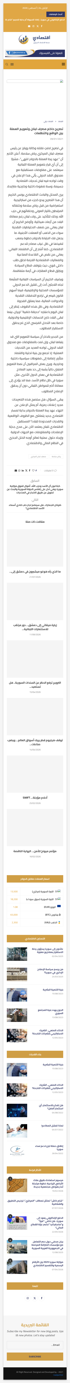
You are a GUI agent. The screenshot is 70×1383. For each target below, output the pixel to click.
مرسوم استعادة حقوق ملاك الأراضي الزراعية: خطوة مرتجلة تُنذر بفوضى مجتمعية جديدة (47, 1184)
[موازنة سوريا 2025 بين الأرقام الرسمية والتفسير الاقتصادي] (17, 1267)
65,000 (14, 915)
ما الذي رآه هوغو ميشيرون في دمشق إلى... (35, 571)
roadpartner (58, 1375)
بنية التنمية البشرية (53, 989)
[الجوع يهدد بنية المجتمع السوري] (17, 1015)
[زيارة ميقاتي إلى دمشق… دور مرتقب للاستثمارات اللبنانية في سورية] (35, 601)
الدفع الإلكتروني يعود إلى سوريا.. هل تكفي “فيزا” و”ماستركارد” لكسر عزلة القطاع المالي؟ (47, 1222)
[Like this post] (33, 470)
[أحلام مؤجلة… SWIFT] (35, 774)
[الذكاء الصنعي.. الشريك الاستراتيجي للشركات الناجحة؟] (17, 1035)
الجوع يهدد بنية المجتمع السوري (50, 1011)
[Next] (43, 14)
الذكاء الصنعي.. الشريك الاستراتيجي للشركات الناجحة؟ (47, 1032)
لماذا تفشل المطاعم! (52, 1125)
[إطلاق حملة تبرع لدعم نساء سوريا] (17, 1151)
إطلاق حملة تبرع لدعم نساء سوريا (49, 1147)
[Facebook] (41, 26)
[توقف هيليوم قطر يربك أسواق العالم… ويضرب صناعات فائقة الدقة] (35, 716)
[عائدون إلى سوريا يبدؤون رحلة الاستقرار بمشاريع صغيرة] (17, 954)
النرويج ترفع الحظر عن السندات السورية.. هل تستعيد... (35, 684)
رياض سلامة (56, 456)
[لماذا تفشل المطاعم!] (17, 1131)
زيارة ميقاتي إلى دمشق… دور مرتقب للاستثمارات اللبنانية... (35, 627)
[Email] (29, 26)
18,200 (14, 899)
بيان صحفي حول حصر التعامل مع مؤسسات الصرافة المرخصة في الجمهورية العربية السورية (47, 1245)
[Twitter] (38, 26)
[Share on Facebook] (29, 470)
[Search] (6, 64)
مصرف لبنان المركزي (38, 456)
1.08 (15, 907)
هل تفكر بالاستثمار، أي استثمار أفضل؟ (51, 1107)
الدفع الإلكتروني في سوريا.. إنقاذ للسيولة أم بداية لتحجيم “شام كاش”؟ (33, 20)
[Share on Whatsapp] (19, 470)
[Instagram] (33, 26)
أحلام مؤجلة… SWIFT (35, 797)
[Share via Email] (16, 470)
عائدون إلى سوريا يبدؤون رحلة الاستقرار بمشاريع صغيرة (47, 950)
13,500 (14, 891)
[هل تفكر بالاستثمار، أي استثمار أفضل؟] (17, 1110)
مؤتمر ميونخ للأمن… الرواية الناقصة (35, 851)
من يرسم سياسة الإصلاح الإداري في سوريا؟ (50, 971)
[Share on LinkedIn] (23, 470)
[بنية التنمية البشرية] (17, 995)
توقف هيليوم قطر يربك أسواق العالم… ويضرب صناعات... (35, 742)
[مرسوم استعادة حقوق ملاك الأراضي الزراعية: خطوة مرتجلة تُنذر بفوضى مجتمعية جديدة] (17, 1185)
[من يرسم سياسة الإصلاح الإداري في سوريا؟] (17, 974)
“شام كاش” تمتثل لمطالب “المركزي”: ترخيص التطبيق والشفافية (35, 1202)
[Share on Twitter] (26, 470)
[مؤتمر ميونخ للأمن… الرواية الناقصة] (35, 827)
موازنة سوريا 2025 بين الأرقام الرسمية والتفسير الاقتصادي (47, 1263)
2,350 (15, 922)
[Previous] (41, 14)
